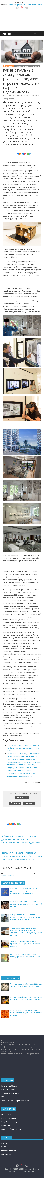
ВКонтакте (23, 797)
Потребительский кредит (11, 1122)
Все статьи (5, 1143)
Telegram (16, 803)
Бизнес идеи (8, 66)
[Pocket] (25, 154)
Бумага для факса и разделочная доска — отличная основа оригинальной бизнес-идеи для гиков (20, 839)
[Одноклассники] (20, 154)
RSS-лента (5, 1097)
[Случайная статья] (40, 33)
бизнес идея (29, 96)
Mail (30, 803)
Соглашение (6, 1154)
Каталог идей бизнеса (9, 1086)
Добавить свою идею (10, 1093)
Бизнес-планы (6, 1114)
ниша (37, 96)
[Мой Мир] (23, 154)
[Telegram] (30, 154)
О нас (3, 1147)
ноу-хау (5, 99)
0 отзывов (18, 96)
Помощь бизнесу (7, 1125)
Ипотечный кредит (8, 1118)
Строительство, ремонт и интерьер (27, 66)
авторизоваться (7, 875)
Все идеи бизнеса (8, 1089)
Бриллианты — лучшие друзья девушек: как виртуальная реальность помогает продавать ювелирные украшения (23, 756)
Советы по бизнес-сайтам (11, 1129)
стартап (11, 99)
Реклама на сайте (8, 1150)
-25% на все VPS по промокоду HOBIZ (15, 1100)
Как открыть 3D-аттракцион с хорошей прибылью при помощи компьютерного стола (23, 748)
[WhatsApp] (28, 154)
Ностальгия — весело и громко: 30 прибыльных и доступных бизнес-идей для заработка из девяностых (21, 856)
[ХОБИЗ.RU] (4, 33)
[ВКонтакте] (18, 154)
